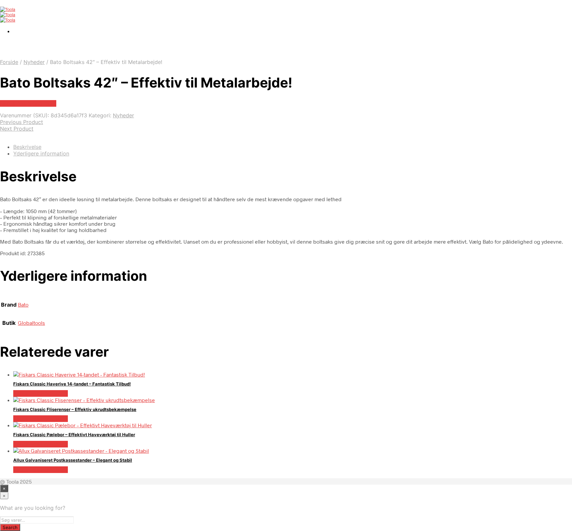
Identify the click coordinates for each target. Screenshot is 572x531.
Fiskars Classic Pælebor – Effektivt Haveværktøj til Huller (74, 434)
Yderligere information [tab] (41, 153)
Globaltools (31, 323)
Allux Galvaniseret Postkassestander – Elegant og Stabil (72, 460)
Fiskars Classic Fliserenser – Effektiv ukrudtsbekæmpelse (74, 409)
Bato (23, 304)
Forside (9, 62)
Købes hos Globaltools (28, 103)
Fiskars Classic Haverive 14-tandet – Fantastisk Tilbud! (72, 383)
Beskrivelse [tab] (27, 147)
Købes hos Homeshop (40, 393)
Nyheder (34, 62)
